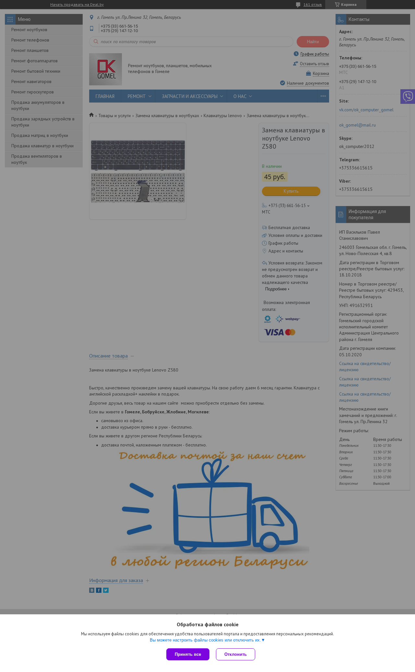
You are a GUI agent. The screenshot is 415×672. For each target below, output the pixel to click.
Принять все (188, 654)
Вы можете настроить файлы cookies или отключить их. (205, 640)
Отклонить (235, 654)
